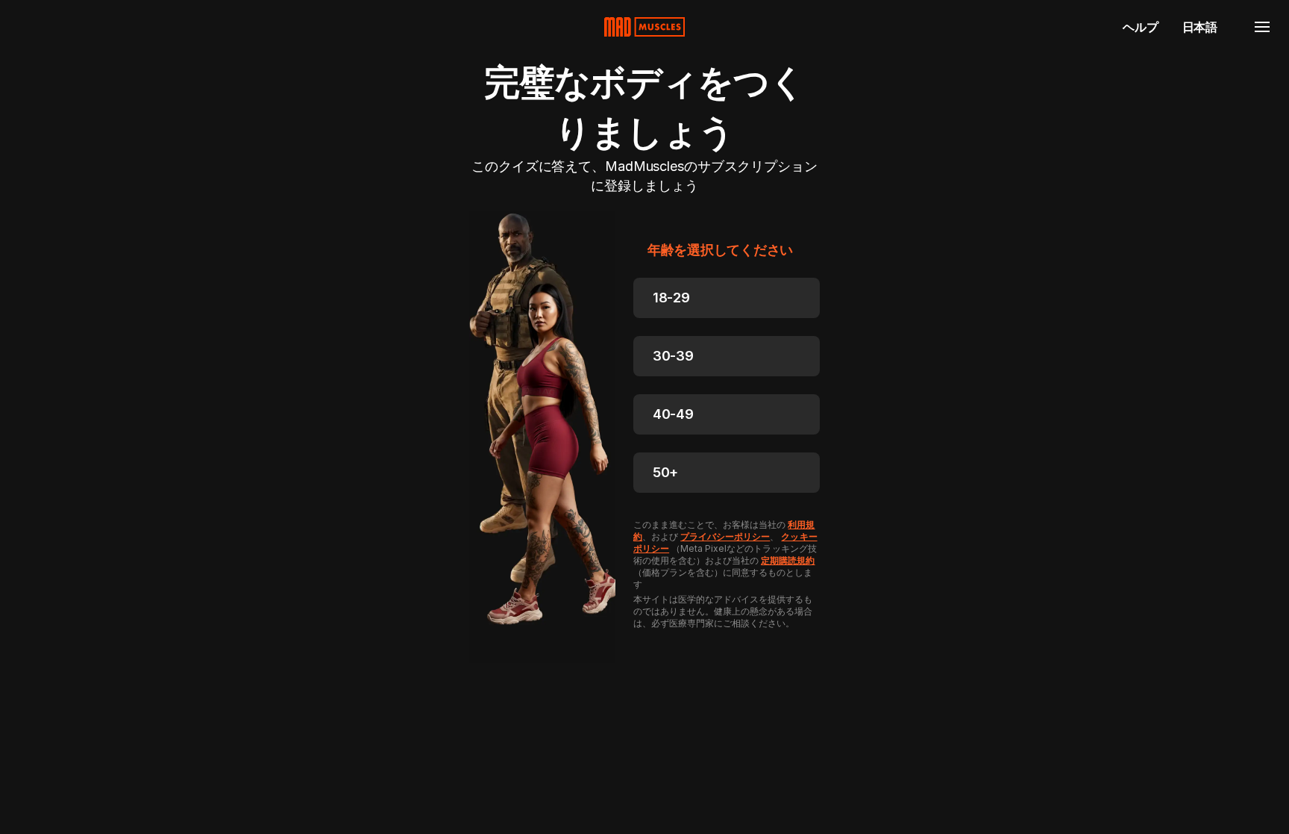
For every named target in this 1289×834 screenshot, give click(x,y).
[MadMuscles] (644, 27)
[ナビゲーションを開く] (1262, 27)
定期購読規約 (788, 560)
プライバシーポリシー (725, 536)
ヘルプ (1140, 26)
